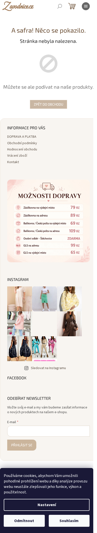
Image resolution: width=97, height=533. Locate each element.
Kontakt (13, 162)
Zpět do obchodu (48, 104)
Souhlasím (69, 521)
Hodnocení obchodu (22, 149)
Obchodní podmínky (22, 143)
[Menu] (86, 6)
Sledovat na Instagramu (48, 368)
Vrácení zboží (17, 155)
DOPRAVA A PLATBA (21, 136)
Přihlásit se (21, 445)
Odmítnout (24, 521)
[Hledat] (60, 6)
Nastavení (47, 505)
